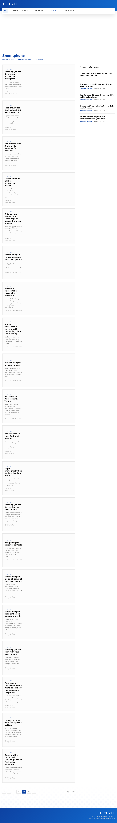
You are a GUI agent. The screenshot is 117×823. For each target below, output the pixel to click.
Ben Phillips (8, 92)
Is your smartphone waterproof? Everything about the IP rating (13, 329)
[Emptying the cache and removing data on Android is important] (49, 765)
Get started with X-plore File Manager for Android (13, 147)
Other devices (40, 59)
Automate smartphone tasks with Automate (11, 292)
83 (29, 792)
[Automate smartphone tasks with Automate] (49, 298)
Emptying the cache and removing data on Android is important (13, 760)
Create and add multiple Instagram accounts (12, 182)
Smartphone (9, 69)
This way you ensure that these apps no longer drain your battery (13, 219)
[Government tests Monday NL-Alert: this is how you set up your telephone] (49, 694)
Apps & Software (8, 59)
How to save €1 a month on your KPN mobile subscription (97, 96)
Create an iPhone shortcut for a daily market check (97, 107)
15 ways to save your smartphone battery (13, 722)
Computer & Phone (86, 78)
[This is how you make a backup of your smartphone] (49, 586)
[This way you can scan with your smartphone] (49, 658)
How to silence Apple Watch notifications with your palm (92, 118)
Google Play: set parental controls (13, 543)
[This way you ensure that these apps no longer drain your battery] (49, 225)
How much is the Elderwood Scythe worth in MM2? (96, 85)
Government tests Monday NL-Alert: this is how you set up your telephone (13, 688)
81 (18, 792)
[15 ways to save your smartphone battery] (49, 730)
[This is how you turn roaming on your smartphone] (49, 262)
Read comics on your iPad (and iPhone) (12, 436)
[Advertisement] (58, 31)
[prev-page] (4, 792)
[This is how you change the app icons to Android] (49, 622)
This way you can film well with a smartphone (13, 506)
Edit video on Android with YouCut (11, 398)
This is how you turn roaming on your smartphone (13, 257)
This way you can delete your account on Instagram (13, 75)
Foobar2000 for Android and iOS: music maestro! (13, 110)
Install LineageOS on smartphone (13, 363)
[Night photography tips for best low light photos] (49, 478)
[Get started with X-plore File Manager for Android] (49, 153)
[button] (5, 11)
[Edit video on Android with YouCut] (49, 406)
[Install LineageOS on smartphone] (49, 370)
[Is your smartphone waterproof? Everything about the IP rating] (49, 334)
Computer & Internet (24, 59)
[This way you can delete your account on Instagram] (49, 81)
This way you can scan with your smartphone (13, 651)
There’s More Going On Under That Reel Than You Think (96, 74)
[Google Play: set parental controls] (49, 550)
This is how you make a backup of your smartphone (13, 578)
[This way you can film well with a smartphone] (49, 514)
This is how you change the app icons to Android (13, 613)
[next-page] (34, 792)
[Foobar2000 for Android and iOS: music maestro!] (49, 117)
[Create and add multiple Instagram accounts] (49, 189)
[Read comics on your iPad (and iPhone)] (49, 442)
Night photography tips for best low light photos (13, 472)
